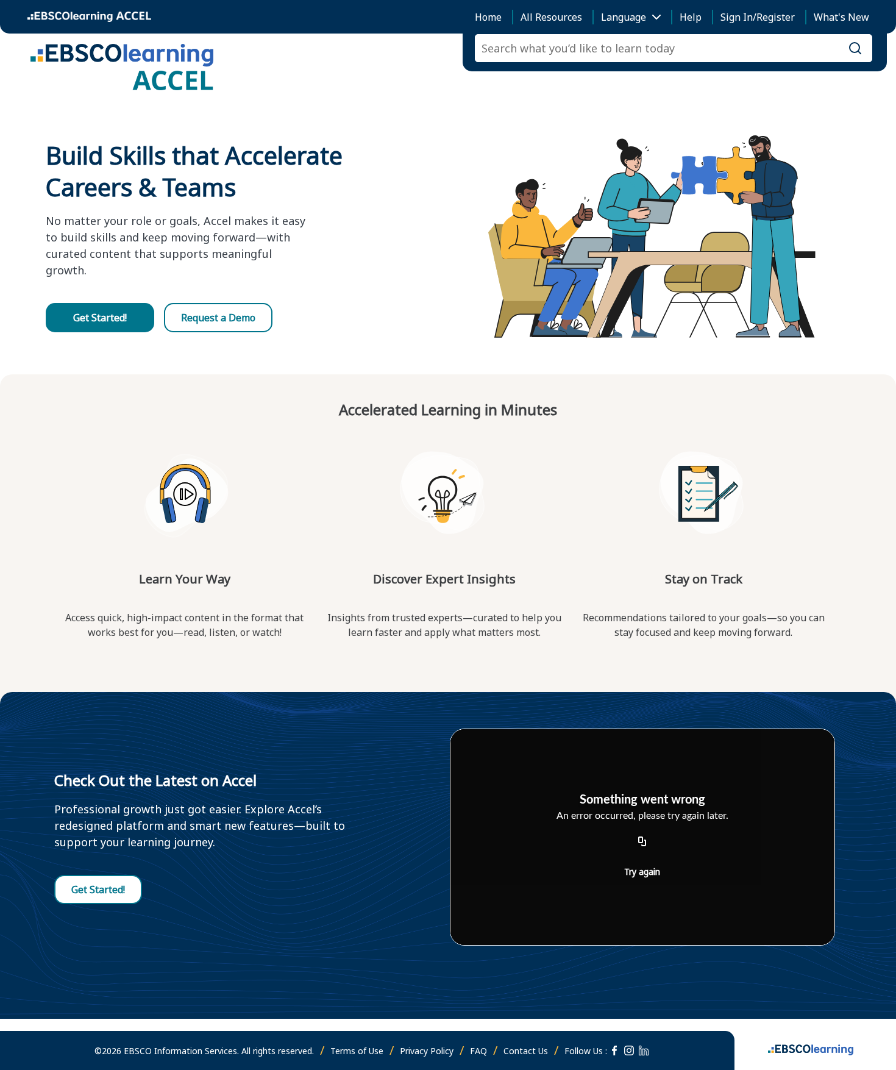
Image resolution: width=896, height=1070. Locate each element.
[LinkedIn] (643, 1050)
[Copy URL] (642, 842)
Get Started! (100, 317)
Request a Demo (218, 317)
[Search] (855, 48)
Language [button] (623, 17)
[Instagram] (629, 1050)
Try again (642, 871)
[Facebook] (614, 1050)
